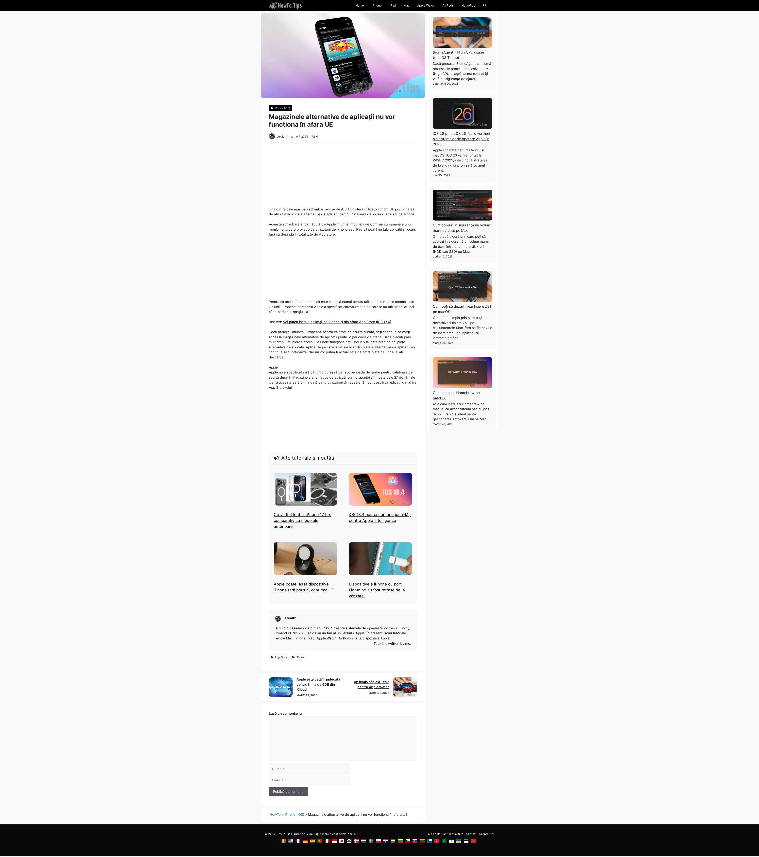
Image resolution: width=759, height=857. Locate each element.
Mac (406, 5)
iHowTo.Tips (284, 833)
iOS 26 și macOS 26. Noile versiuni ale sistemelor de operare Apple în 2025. (461, 138)
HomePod (468, 5)
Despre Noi (486, 833)
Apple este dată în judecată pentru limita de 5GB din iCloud (318, 684)
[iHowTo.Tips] (285, 5)
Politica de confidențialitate (445, 833)
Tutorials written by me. (392, 644)
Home (360, 5)
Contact (471, 833)
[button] (484, 5)
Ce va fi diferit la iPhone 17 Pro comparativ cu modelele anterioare (302, 520)
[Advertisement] (343, 172)
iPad (393, 5)
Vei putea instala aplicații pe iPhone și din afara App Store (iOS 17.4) (337, 322)
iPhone (377, 5)
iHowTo (275, 814)
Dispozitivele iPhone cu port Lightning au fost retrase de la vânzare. (377, 590)
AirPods (448, 5)
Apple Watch (426, 5)
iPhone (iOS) (294, 814)
